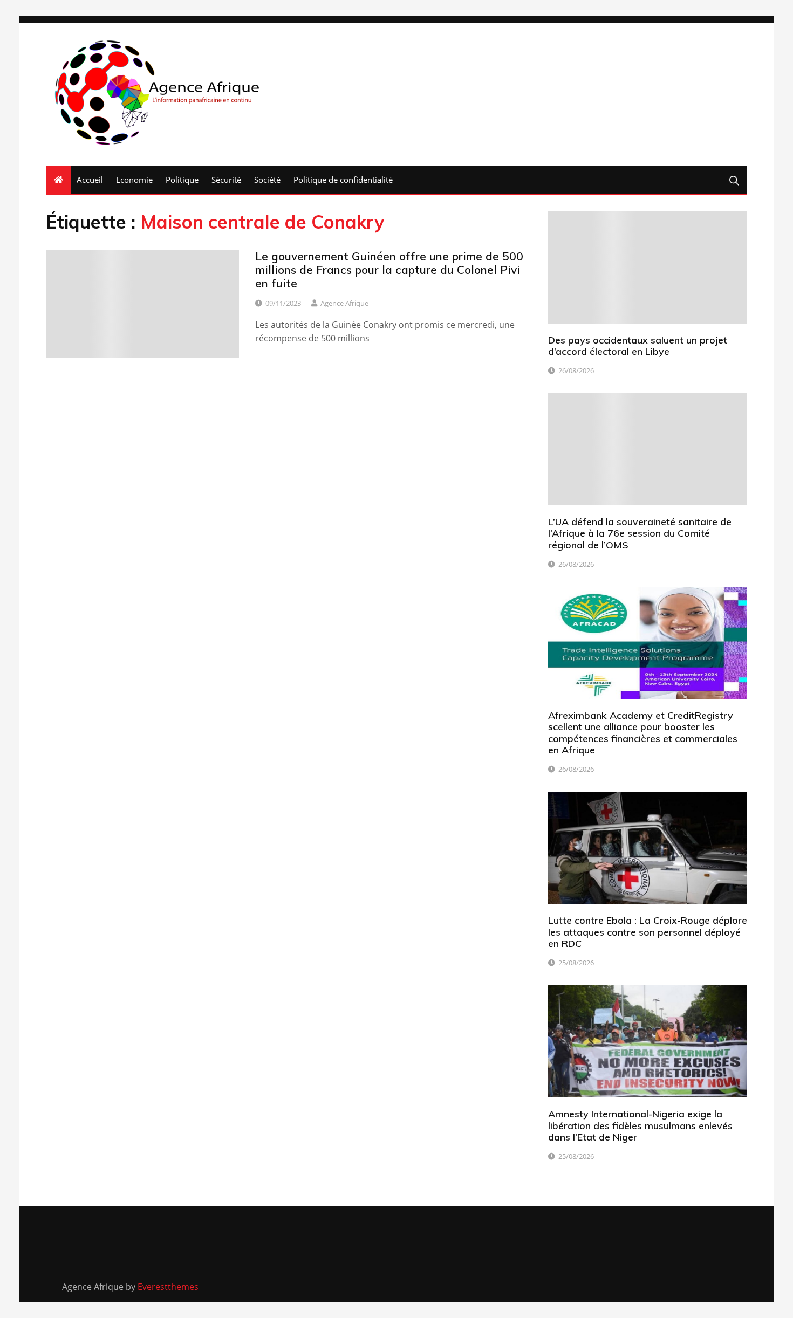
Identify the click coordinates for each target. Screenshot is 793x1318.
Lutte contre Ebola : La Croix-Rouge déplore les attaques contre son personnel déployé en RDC (647, 932)
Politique (182, 179)
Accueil (90, 179)
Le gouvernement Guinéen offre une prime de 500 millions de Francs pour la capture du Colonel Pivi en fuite (389, 269)
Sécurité (226, 179)
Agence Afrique (344, 303)
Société (267, 179)
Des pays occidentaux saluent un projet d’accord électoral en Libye (637, 346)
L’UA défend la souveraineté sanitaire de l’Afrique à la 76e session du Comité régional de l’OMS (640, 533)
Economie (134, 179)
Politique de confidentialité (343, 179)
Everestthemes (168, 1287)
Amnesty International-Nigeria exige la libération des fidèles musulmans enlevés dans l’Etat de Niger (640, 1125)
